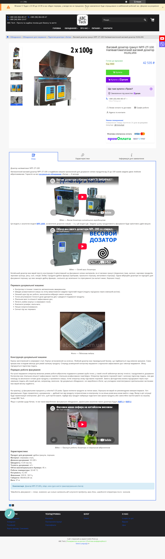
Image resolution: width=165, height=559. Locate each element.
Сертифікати (50, 525)
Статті (86, 518)
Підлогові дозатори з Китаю (59, 37)
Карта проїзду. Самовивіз (17, 528)
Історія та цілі (127, 518)
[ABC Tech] (82, 20)
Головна (57, 28)
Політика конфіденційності (96, 541)
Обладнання (70, 28)
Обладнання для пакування (34, 37)
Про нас (84, 28)
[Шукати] (145, 20)
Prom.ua (95, 539)
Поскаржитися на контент (76, 541)
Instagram (11, 522)
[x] (13, 506)
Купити (119, 72)
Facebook (11, 525)
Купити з (115, 80)
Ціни (124, 525)
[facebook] (10, 506)
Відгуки (125, 522)
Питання (96, 28)
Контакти (108, 28)
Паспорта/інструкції (53, 522)
